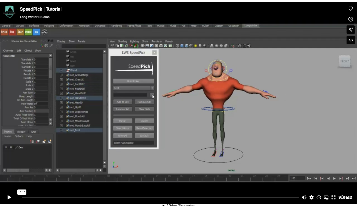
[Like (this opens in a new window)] (351, 8)
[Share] (351, 29)
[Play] (9, 197)
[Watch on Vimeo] (345, 197)
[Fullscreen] (333, 197)
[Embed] (351, 40)
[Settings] (311, 197)
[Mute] (304, 197)
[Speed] (319, 197)
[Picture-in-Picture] (326, 197)
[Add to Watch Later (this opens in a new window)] (351, 19)
